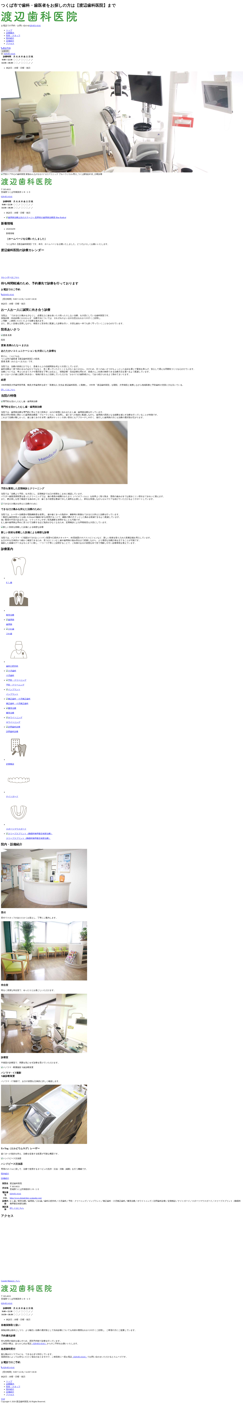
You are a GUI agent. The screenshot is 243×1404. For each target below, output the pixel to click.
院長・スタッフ (13, 35)
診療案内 (10, 33)
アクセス (10, 43)
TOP (3, 1399)
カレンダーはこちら (10, 277)
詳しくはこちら (8, 390)
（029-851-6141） (39, 1343)
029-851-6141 (9, 54)
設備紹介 (10, 41)
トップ (9, 30)
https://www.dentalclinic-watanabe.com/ (26, 1198)
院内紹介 (10, 38)
